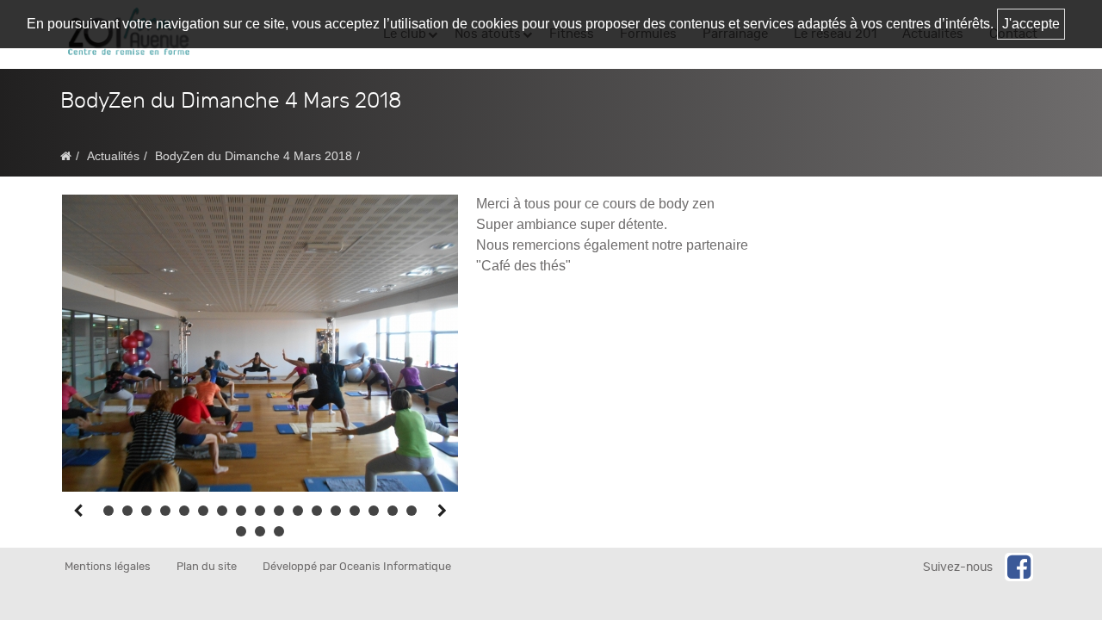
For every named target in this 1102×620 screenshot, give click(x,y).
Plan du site (206, 567)
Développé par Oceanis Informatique (357, 567)
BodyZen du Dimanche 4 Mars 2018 (253, 156)
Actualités (113, 156)
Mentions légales (108, 567)
